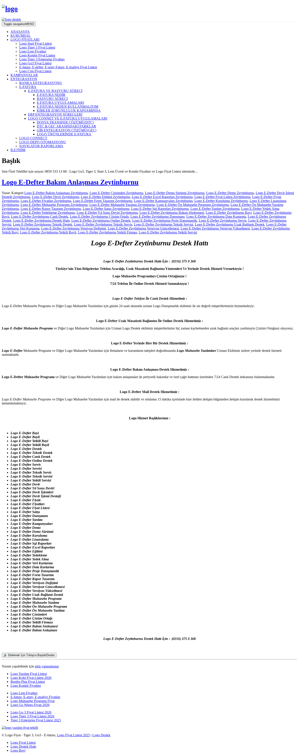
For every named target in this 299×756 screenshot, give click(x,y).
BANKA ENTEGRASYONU (40, 83)
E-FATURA (27, 87)
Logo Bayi (18, 750)
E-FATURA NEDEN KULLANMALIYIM (67, 106)
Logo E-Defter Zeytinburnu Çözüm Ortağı (99, 216)
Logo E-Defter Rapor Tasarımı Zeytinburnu (51, 209)
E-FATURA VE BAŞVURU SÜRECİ (55, 91)
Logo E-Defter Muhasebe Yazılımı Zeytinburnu (122, 205)
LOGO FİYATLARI (25, 39)
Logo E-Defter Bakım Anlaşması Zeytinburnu (70, 182)
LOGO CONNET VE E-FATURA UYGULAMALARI (67, 118)
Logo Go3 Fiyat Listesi (35, 63)
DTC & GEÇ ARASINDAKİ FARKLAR (66, 126)
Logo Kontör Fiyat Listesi (37, 55)
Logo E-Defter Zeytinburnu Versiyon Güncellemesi (143, 228)
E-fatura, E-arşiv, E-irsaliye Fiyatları (35, 697)
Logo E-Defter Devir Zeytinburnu (55, 197)
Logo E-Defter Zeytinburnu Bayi (229, 212)
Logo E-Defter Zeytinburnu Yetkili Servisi (168, 232)
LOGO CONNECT (33, 138)
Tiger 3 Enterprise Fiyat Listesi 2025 (36, 720)
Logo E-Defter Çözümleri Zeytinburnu (116, 193)
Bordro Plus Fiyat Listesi (28, 681)
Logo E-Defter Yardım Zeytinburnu (214, 209)
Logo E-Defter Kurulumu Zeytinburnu (221, 201)
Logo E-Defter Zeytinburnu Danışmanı (157, 216)
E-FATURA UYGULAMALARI (60, 102)
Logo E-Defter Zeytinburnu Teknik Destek (42, 224)
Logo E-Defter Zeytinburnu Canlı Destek (39, 216)
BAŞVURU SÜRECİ (52, 99)
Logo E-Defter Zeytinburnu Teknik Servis (103, 224)
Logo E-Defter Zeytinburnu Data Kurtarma (216, 216)
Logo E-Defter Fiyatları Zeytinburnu (46, 201)
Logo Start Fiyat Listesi (35, 43)
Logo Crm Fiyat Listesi (35, 71)
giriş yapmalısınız (47, 666)
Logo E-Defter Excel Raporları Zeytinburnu (162, 197)
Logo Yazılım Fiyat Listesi (29, 674)
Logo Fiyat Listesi (23, 742)
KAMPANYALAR (24, 75)
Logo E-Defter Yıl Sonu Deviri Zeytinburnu (107, 212)
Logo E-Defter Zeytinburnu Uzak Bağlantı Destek (229, 224)
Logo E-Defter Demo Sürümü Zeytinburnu (174, 193)
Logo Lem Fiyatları (32, 51)
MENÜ (19, 24)
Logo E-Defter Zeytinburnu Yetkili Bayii (48, 232)
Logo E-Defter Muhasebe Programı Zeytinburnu (54, 205)
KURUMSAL (21, 35)
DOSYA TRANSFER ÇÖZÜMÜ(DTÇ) (65, 122)
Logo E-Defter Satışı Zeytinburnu (106, 209)
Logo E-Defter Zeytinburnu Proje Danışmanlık (164, 220)
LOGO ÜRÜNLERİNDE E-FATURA (64, 134)
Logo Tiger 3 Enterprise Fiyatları (42, 59)
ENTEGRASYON (24, 79)
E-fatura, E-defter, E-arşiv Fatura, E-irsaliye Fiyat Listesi (58, 67)
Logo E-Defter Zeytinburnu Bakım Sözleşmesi (171, 212)
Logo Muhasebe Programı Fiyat (33, 701)
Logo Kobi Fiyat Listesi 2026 (31, 678)
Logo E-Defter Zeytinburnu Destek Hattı (41, 220)
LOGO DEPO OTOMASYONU (42, 142)
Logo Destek (101, 735)
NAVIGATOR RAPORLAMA (41, 146)
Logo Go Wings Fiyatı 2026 (30, 705)
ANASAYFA (20, 32)
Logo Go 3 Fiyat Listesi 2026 (31, 712)
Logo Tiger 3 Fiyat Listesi (37, 47)
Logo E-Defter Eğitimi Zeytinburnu (105, 197)
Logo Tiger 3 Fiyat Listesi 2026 (32, 716)
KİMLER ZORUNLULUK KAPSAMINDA (69, 110)
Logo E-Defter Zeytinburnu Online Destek (100, 220)
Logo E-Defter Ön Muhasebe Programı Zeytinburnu (193, 205)
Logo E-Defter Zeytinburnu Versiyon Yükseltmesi (215, 228)
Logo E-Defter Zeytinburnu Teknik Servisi (163, 224)
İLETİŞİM (18, 150)
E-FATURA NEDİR (51, 95)
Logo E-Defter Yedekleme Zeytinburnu (48, 212)
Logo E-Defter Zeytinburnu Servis (222, 220)
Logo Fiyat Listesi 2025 (73, 735)
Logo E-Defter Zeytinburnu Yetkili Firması (107, 232)
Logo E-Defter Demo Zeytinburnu (230, 193)
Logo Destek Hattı (23, 746)
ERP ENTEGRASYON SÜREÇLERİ (55, 114)
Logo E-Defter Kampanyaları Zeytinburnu (163, 201)
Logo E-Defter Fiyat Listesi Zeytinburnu (222, 197)
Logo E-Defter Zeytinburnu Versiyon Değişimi (73, 228)
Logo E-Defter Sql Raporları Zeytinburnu (160, 209)
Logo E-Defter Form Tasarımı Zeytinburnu (102, 201)
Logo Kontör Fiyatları (26, 685)
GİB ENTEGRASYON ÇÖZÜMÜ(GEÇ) (66, 130)
